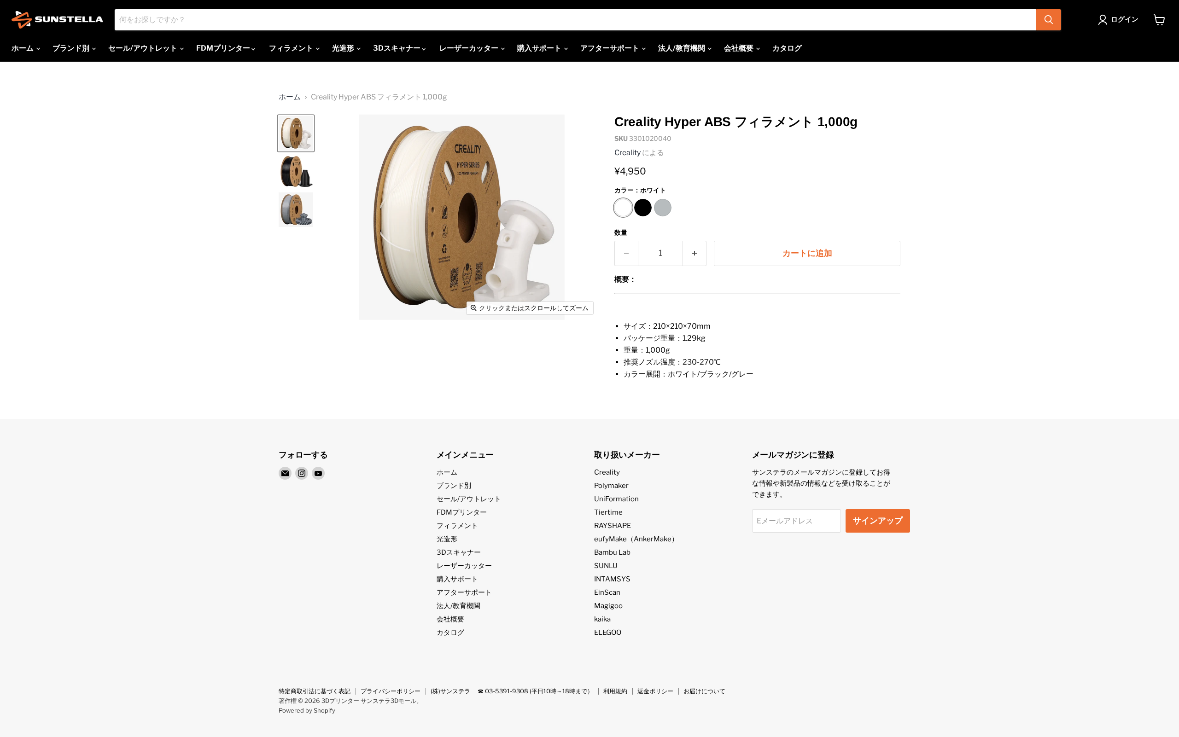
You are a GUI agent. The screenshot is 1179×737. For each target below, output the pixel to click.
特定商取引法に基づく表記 (314, 691)
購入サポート (540, 48)
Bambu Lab (612, 552)
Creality (627, 152)
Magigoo (608, 606)
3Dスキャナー (397, 48)
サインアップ (878, 520)
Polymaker (611, 486)
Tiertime (608, 512)
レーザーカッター (469, 48)
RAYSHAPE (612, 526)
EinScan (607, 592)
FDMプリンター (223, 48)
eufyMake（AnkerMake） (636, 539)
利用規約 (615, 691)
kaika (602, 619)
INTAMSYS (612, 579)
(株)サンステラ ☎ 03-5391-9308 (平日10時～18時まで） (512, 691)
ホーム (23, 48)
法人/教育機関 (682, 48)
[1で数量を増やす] (694, 253)
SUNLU (606, 566)
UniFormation (616, 499)
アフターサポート (610, 48)
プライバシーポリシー (390, 691)
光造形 (344, 48)
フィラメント (292, 48)
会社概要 (739, 48)
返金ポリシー (655, 691)
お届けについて (704, 691)
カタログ (787, 48)
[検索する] (1048, 19)
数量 (620, 232)
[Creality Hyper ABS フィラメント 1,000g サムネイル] (296, 133)
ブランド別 (72, 48)
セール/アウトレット (143, 48)
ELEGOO (607, 632)
